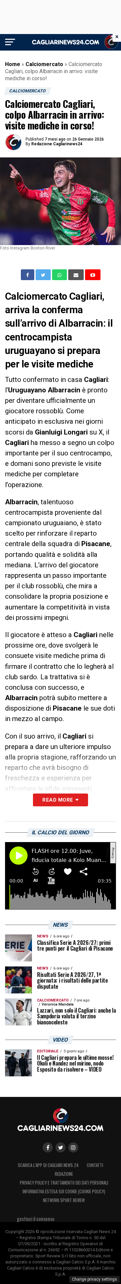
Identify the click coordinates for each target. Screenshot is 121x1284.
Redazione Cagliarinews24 (56, 144)
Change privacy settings (94, 1279)
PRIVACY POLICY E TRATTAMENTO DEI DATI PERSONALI (64, 1183)
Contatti (95, 1165)
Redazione (64, 1174)
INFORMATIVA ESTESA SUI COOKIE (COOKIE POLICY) (64, 1191)
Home (12, 64)
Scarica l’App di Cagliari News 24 (48, 1165)
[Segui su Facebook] (48, 1147)
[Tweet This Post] (44, 274)
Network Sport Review (64, 1200)
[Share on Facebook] (28, 274)
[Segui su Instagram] (73, 1147)
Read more (57, 800)
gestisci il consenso (35, 1218)
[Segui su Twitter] (60, 1147)
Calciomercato (44, 64)
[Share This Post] (60, 274)
